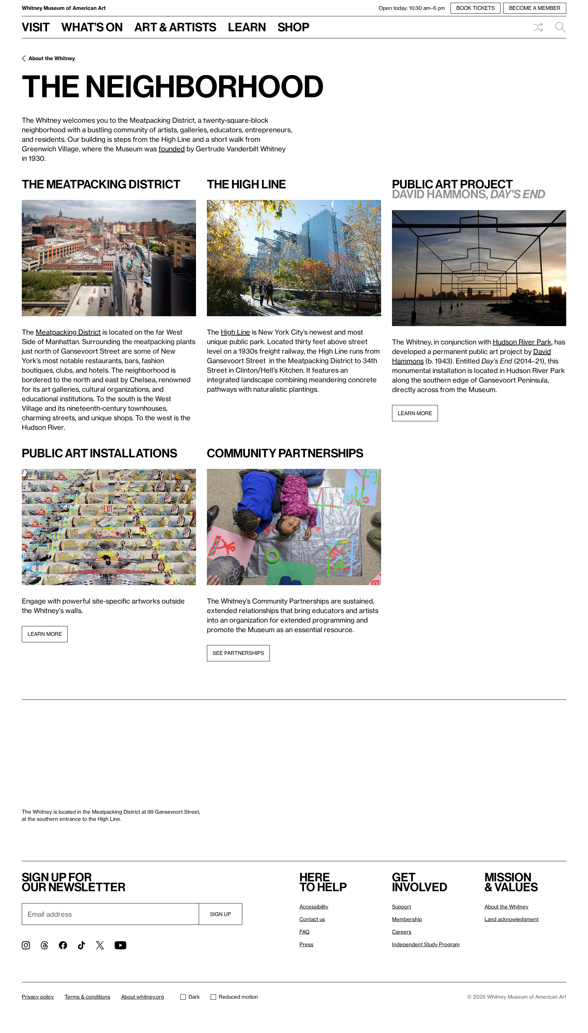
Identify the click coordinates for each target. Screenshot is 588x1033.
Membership (407, 919)
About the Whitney (52, 58)
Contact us (312, 919)
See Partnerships (238, 653)
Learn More (45, 634)
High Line (235, 332)
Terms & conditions (87, 997)
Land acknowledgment (512, 919)
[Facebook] (62, 945)
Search (557, 27)
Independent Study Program (426, 944)
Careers (401, 932)
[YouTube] (120, 945)
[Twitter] (100, 945)
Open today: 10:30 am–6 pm (412, 8)
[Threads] (44, 945)
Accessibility (313, 906)
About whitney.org (142, 997)
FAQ (304, 932)
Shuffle (538, 27)
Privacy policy (38, 997)
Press (306, 944)
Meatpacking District (68, 332)
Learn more (415, 413)
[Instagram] (25, 945)
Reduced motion (238, 997)
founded (172, 149)
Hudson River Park (522, 342)
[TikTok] (81, 945)
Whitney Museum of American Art (64, 8)
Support (401, 906)
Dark (194, 997)
